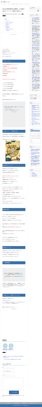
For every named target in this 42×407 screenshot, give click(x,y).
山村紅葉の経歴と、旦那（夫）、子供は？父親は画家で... (36, 26)
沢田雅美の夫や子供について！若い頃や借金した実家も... (36, 63)
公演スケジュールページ (6, 300)
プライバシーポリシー (35, 122)
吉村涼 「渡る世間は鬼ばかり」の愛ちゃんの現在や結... (36, 55)
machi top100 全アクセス (36, 114)
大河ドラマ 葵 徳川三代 (9, 22)
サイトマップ (34, 121)
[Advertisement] (14, 41)
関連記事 (8, 30)
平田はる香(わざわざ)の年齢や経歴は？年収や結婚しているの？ (35, 164)
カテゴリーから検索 (33, 97)
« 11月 (31, 141)
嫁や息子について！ (8, 23)
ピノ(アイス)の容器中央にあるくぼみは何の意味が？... (36, 18)
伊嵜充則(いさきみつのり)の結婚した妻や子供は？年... (36, 48)
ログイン (33, 172)
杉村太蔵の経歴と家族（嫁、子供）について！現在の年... (36, 34)
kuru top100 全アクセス (36, 113)
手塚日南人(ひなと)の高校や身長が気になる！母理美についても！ (35, 150)
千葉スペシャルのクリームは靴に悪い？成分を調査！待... (36, 70)
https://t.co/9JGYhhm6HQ (18, 274)
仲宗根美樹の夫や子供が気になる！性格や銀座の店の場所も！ (35, 161)
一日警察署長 (7, 27)
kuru (37, 60)
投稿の (34, 173)
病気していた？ (8, 26)
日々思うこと (5, 2)
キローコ (38, 53)
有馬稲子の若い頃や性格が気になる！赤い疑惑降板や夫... (36, 85)
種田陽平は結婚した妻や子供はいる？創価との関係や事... (36, 78)
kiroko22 (38, 45)
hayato (38, 31)
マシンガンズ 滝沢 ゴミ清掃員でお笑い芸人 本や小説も (12, 359)
